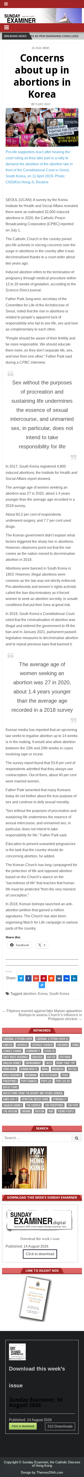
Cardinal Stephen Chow (17, 1039)
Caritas (8, 1045)
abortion (29, 994)
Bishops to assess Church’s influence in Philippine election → (50, 1017)
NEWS (46, 48)
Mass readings (12, 1075)
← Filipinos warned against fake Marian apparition (42, 1011)
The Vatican (10, 1111)
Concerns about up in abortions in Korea (42, 76)
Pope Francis (29, 1081)
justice (72, 1069)
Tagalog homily (12, 1105)
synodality (60, 1099)
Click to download (40, 1254)
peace (65, 1075)
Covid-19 (49, 1051)
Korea (42, 994)
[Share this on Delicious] (42, 985)
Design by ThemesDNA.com (42, 1472)
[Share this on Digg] (66, 978)
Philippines (10, 1081)
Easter (51, 1057)
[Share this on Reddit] (51, 978)
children (62, 1045)
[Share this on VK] (59, 978)
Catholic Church (42, 1045)
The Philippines (54, 1105)
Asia (38, 48)
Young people (66, 1111)
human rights (29, 1069)
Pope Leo (46, 1081)
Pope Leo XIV (63, 1081)
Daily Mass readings (15, 1057)
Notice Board (49, 1075)
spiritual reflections (35, 1099)
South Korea (59, 994)
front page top (65, 1063)
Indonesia (58, 1069)
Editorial (65, 1057)
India (45, 1069)
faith (49, 1063)
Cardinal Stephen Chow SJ (52, 1039)
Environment (33, 1063)
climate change (12, 1051)
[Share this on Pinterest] (44, 978)
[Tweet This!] (21, 978)
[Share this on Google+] (36, 978)
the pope (73, 1105)
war (50, 1111)
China (75, 1045)
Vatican (39, 1111)
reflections (10, 1087)
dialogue (37, 1057)
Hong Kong (9, 1069)
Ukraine (26, 1111)
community (33, 1051)
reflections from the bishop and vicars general (33, 1093)
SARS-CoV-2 (10, 1099)
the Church (33, 1105)
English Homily (12, 1063)
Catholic (22, 1045)
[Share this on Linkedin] (74, 978)
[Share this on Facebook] (28, 978)
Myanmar (31, 1075)
